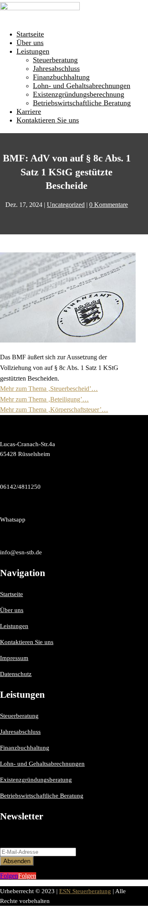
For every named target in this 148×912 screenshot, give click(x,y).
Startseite (30, 34)
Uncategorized (66, 204)
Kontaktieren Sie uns (47, 120)
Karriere (28, 111)
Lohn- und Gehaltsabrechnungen (81, 86)
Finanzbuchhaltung (61, 77)
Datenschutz (16, 674)
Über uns (30, 43)
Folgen (27, 875)
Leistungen (32, 51)
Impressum (14, 658)
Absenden (16, 861)
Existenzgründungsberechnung (78, 94)
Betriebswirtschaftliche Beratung (82, 103)
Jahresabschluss (56, 68)
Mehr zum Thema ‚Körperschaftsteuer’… (54, 409)
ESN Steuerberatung (85, 891)
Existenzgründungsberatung (36, 779)
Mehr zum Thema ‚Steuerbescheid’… (49, 388)
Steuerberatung (55, 60)
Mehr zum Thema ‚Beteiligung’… (44, 399)
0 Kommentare (108, 204)
